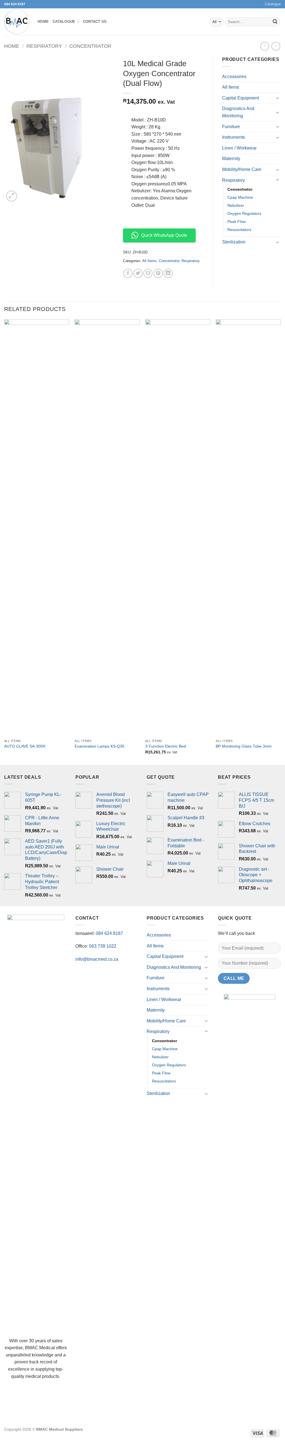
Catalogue (273, 4)
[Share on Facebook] (127, 273)
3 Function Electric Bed (165, 746)
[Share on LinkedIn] (168, 273)
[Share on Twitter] (137, 273)
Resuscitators (239, 229)
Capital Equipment (240, 98)
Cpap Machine (240, 197)
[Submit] (275, 22)
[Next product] (264, 46)
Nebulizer (235, 205)
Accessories (234, 76)
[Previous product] (275, 46)
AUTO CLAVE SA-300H (24, 746)
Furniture (231, 126)
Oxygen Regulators (244, 213)
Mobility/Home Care (241, 169)
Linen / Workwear (239, 148)
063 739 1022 (102, 946)
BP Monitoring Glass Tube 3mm (244, 746)
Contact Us (95, 21)
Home (43, 21)
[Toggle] (277, 97)
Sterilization (233, 242)
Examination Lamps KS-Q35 (99, 746)
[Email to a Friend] (148, 273)
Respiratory (44, 46)
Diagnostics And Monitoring (238, 112)
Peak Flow (236, 221)
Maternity (231, 158)
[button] (11, 196)
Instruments (233, 137)
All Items (149, 261)
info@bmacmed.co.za (96, 959)
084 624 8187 (14, 4)
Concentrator (90, 46)
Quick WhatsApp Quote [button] (164, 235)
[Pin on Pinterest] (158, 273)
